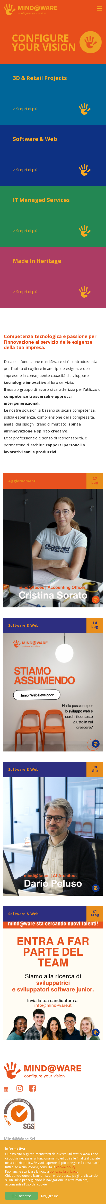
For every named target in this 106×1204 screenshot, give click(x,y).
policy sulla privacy (63, 1171)
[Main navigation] (94, 11)
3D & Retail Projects (40, 78)
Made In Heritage (37, 260)
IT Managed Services (41, 199)
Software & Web (35, 139)
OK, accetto (21, 1195)
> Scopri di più (25, 108)
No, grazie (49, 1195)
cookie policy (65, 1167)
